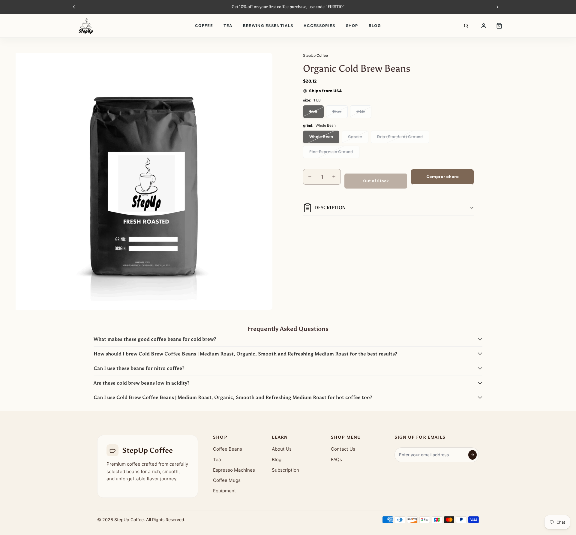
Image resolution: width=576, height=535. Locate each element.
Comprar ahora (442, 176)
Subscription (285, 470)
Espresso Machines (234, 470)
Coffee (204, 25)
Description (330, 208)
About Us (282, 449)
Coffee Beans (227, 449)
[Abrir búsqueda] (466, 25)
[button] (288, 339)
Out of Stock (376, 180)
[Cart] (499, 26)
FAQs (336, 459)
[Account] (483, 26)
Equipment (224, 491)
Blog (375, 25)
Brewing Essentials (268, 25)
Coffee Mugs (227, 480)
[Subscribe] (472, 455)
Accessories (319, 25)
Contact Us (343, 449)
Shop (352, 25)
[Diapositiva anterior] (74, 7)
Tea (228, 25)
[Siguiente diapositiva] (497, 7)
